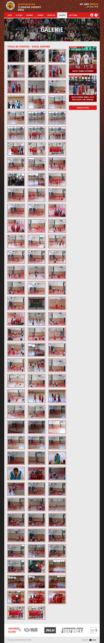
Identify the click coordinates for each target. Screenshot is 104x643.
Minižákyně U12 (76, 76)
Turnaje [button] (40, 15)
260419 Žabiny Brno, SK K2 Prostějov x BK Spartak (82, 98)
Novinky (30, 15)
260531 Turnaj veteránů (82, 71)
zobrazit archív (83, 108)
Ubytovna (73, 15)
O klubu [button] (19, 15)
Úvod (10, 15)
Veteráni (73, 47)
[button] (20, 630)
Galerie (62, 15)
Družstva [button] (51, 15)
